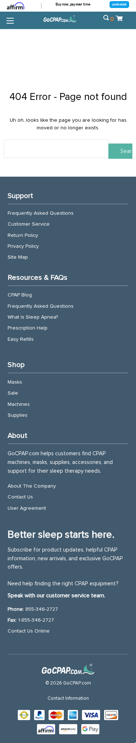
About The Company (32, 486)
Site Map (18, 257)
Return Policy (23, 235)
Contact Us (20, 497)
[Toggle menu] (10, 20)
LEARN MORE (119, 4)
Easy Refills (21, 339)
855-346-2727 (41, 609)
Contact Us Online (29, 631)
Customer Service (29, 224)
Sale (13, 393)
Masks (15, 382)
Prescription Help (28, 328)
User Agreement (27, 508)
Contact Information (68, 698)
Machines (19, 404)
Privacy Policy (23, 246)
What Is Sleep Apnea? (33, 317)
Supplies (18, 415)
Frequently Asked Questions (41, 213)
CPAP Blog (20, 295)
